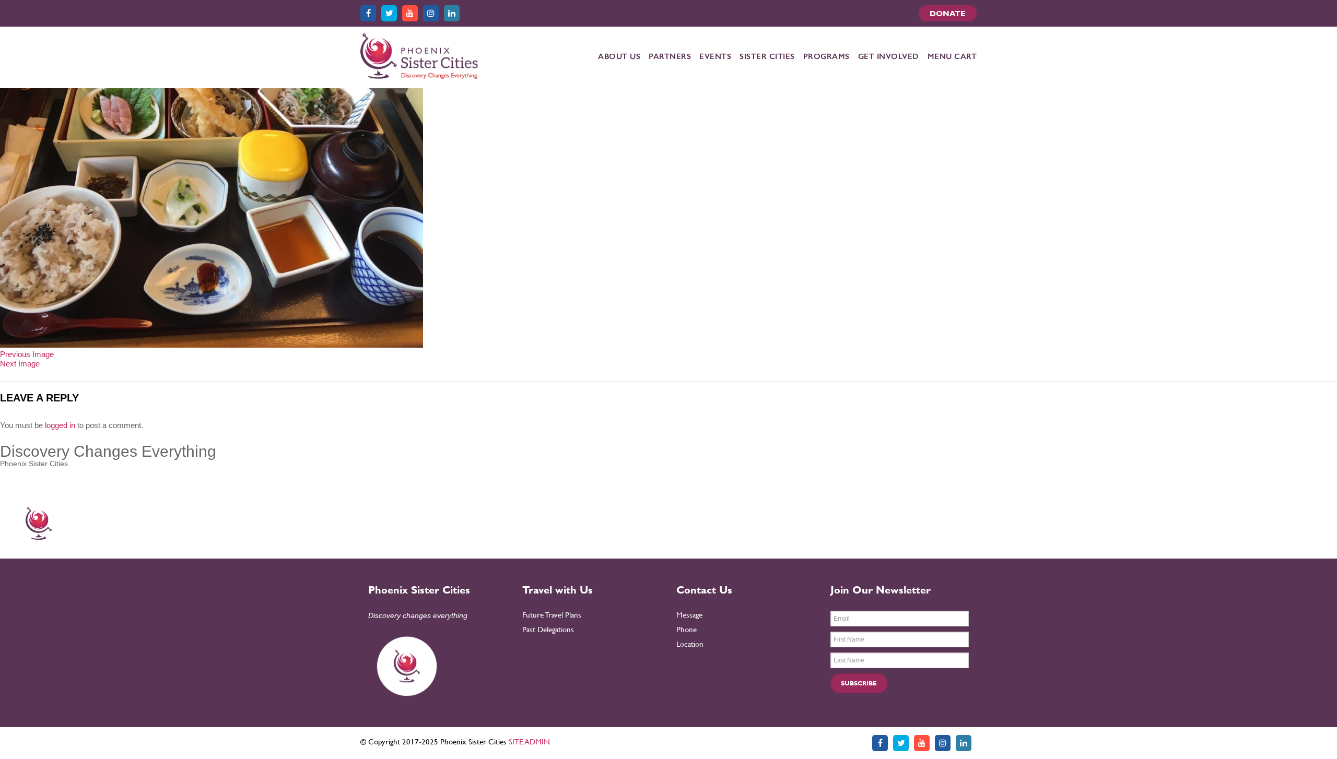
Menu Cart (952, 56)
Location (689, 644)
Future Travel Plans (551, 615)
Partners (670, 56)
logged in (60, 425)
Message (689, 615)
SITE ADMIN (529, 741)
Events (715, 56)
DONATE (948, 13)
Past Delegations (548, 629)
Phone (686, 629)
